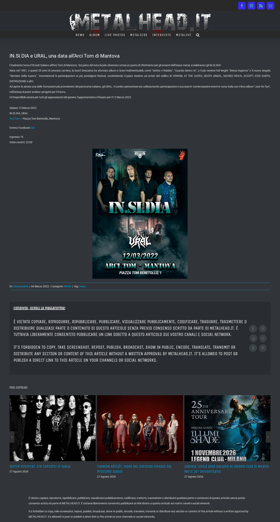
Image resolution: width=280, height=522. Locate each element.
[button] (198, 34)
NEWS (67, 286)
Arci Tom (15, 118)
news (82, 286)
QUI (32, 127)
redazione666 (20, 286)
